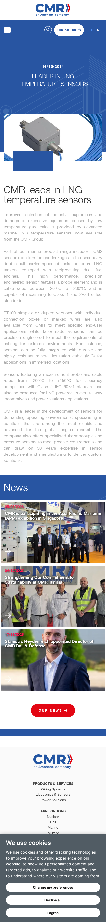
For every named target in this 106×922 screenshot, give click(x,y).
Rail (53, 822)
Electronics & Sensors (53, 794)
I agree (53, 913)
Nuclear (53, 817)
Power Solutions (53, 800)
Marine (53, 827)
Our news (50, 710)
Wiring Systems (53, 789)
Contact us (66, 30)
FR (90, 30)
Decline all (53, 900)
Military (53, 833)
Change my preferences (53, 887)
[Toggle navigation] (7, 30)
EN (97, 30)
